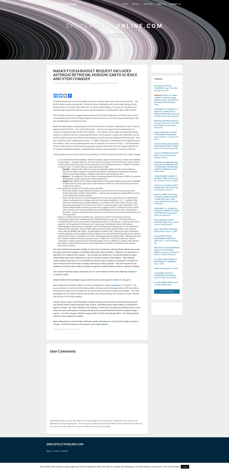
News (125, 4)
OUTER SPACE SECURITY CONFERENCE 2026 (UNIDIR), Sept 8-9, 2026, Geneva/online (165, 275)
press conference (113, 285)
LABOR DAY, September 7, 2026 (166, 268)
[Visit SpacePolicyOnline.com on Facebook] (166, 309)
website (116, 280)
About (49, 451)
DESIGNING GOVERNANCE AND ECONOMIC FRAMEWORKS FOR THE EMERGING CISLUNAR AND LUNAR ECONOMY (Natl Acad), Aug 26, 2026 (166, 166)
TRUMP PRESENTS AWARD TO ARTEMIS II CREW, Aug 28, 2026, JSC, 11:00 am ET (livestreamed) (166, 178)
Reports (148, 4)
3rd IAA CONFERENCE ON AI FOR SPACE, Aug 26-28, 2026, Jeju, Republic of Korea (166, 155)
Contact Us (175, 4)
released (131, 272)
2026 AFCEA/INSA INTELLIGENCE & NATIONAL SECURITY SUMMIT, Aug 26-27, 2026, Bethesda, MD (166, 146)
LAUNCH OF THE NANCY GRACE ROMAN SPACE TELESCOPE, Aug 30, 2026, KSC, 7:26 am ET (166, 187)
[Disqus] (97, 386)
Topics (135, 4)
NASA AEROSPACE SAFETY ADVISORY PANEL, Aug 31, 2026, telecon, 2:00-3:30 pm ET (166, 222)
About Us (161, 4)
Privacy (65, 451)
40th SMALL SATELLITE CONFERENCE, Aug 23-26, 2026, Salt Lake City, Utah (166, 88)
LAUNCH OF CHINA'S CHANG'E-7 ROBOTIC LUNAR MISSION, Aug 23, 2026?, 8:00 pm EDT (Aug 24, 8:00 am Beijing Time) (166, 100)
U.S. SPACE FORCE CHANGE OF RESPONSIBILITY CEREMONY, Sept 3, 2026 (165, 261)
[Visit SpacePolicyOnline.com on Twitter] (163, 309)
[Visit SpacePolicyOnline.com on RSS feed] (170, 309)
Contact (57, 451)
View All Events (166, 291)
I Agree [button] (185, 467)
